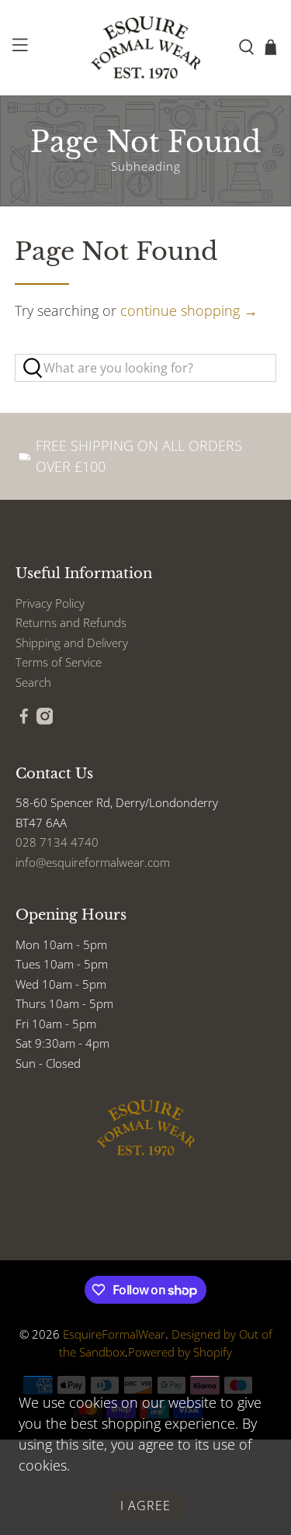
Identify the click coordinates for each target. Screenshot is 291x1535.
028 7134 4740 (57, 842)
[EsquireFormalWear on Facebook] (24, 720)
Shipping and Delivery (72, 642)
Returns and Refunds (71, 622)
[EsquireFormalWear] (146, 48)
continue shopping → (189, 310)
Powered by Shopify (180, 1352)
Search (33, 682)
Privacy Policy (50, 603)
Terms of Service (59, 662)
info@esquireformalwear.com (93, 862)
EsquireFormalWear (114, 1334)
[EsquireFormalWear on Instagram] (45, 720)
